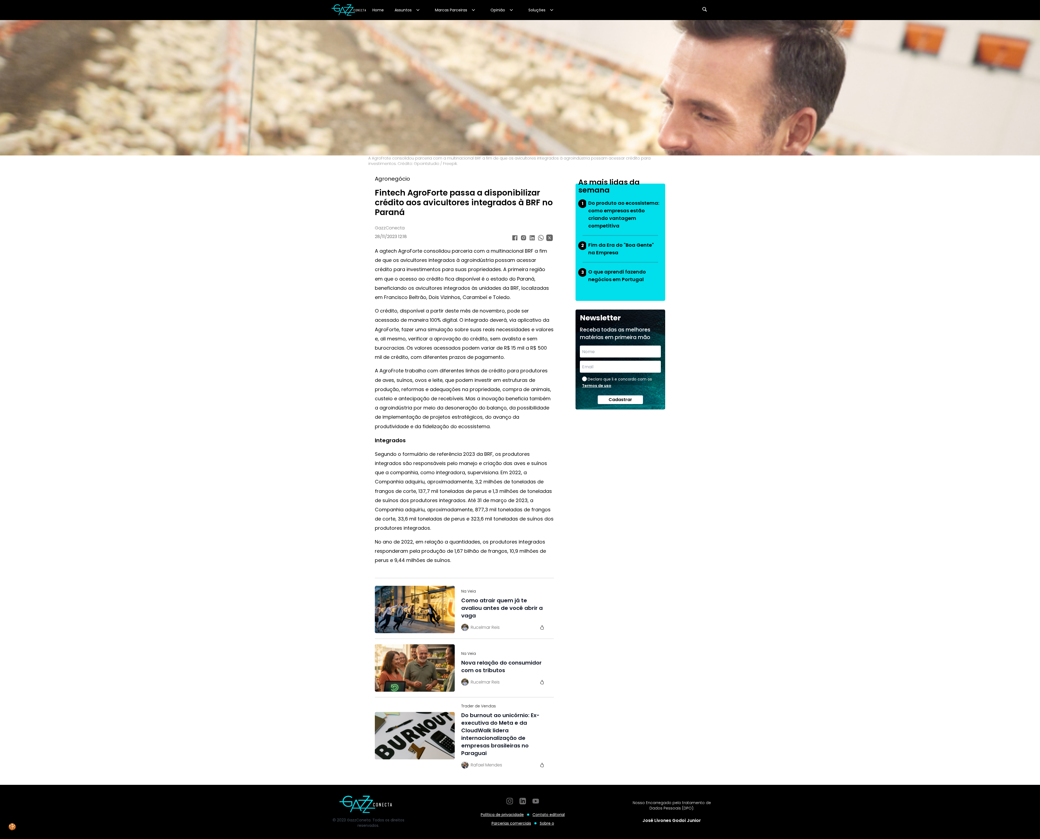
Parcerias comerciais (511, 823)
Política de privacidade (502, 814)
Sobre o (547, 823)
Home (378, 10)
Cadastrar (620, 399)
